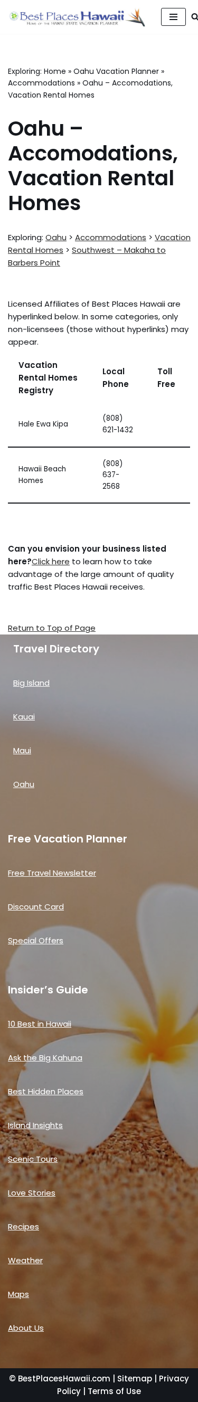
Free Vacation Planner (67, 838)
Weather (25, 1260)
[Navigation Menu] (173, 17)
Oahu (56, 237)
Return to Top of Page (52, 627)
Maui (22, 750)
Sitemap (134, 1378)
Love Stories (31, 1192)
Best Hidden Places (45, 1091)
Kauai (24, 716)
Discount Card (36, 906)
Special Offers (35, 940)
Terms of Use (114, 1391)
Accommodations (41, 83)
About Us (26, 1327)
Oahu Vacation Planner (116, 71)
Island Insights (35, 1125)
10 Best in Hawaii (39, 1023)
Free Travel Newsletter (52, 872)
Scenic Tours (33, 1158)
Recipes (23, 1226)
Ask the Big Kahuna (45, 1057)
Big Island (31, 682)
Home (55, 71)
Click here (51, 561)
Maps (18, 1294)
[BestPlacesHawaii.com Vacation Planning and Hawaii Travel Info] (76, 16)
